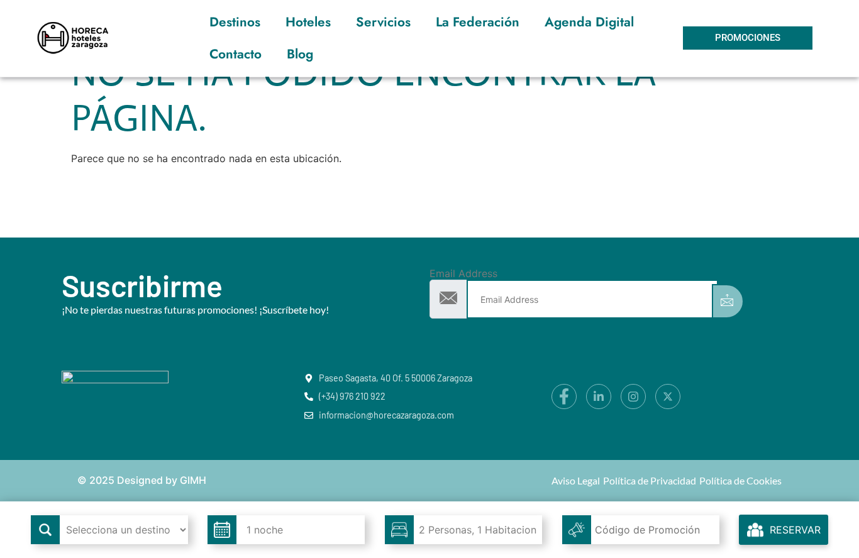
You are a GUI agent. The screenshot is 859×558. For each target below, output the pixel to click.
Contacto (235, 54)
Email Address (463, 273)
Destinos (234, 22)
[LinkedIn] (598, 396)
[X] (667, 396)
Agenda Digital (589, 22)
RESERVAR (795, 529)
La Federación (477, 22)
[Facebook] (564, 396)
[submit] (728, 301)
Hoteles (308, 22)
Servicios (383, 22)
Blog (300, 54)
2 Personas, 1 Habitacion (477, 529)
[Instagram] (633, 396)
